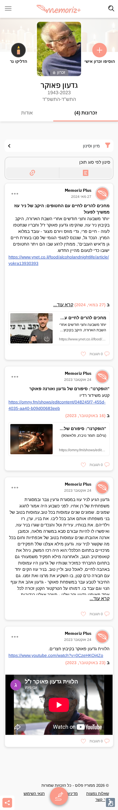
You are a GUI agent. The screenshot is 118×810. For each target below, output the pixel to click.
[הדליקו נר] (18, 50)
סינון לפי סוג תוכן (94, 162)
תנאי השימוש (34, 793)
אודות (27, 112)
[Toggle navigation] (111, 8)
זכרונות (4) (85, 112)
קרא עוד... (63, 304)
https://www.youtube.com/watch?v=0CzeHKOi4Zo (55, 655)
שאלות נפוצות (97, 793)
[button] (100, 354)
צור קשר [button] (102, 799)
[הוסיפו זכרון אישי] (99, 50)
